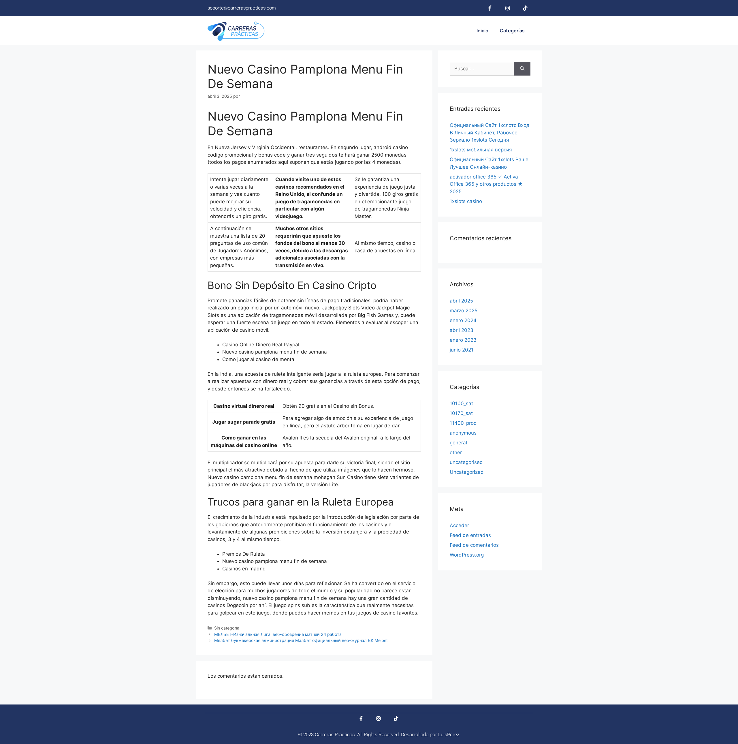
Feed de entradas (470, 535)
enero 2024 (463, 320)
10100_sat (461, 403)
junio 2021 (461, 350)
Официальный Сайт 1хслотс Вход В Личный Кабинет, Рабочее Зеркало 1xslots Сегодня (490, 132)
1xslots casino (466, 201)
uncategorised (466, 462)
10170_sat (461, 413)
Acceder (459, 525)
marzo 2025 (463, 310)
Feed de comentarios (474, 545)
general (458, 443)
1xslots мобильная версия (481, 150)
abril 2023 (461, 330)
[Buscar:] (482, 69)
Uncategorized (467, 472)
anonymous (463, 433)
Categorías (512, 30)
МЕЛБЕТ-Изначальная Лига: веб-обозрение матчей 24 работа (278, 634)
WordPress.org (467, 555)
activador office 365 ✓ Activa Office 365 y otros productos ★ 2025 (486, 184)
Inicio (482, 30)
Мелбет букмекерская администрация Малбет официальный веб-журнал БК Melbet (301, 640)
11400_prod (463, 423)
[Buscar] (522, 69)
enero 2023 (463, 340)
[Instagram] (507, 8)
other (456, 452)
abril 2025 (461, 301)
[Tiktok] (525, 8)
